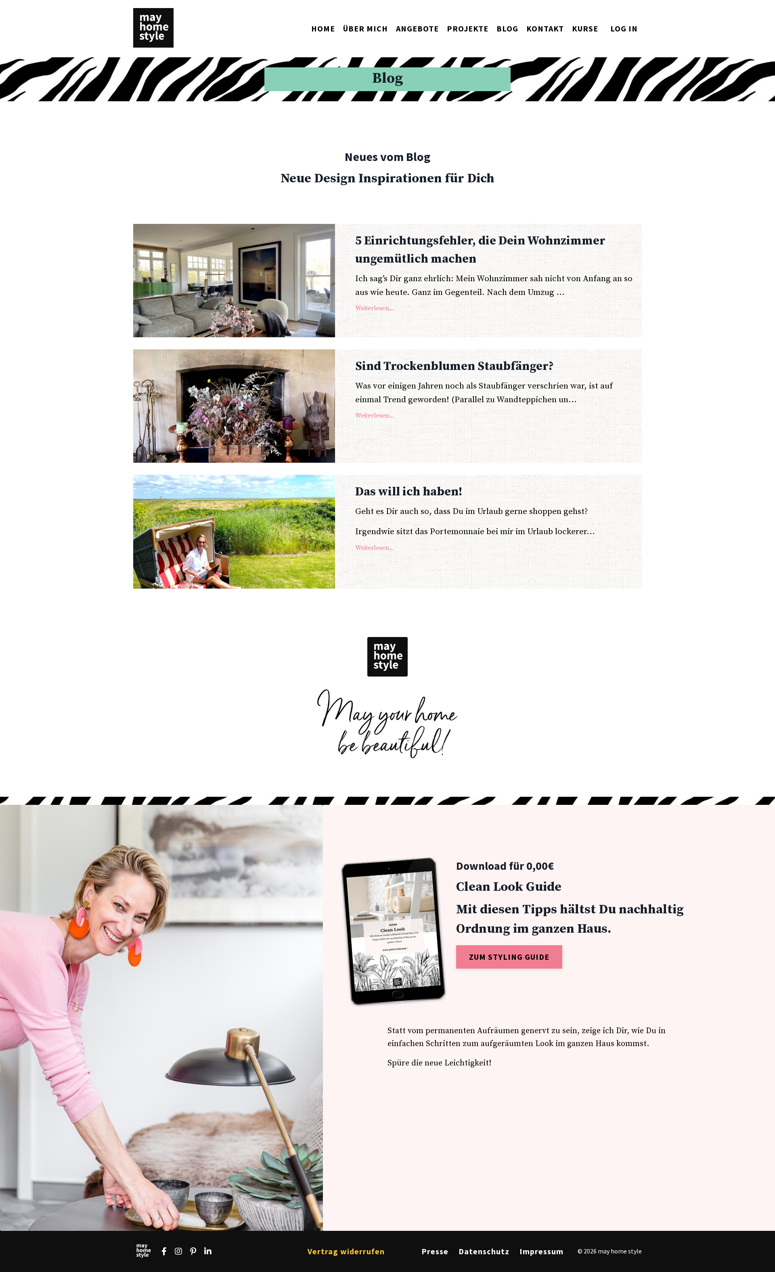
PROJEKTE (467, 28)
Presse (434, 1251)
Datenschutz (484, 1251)
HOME (323, 28)
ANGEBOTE (417, 28)
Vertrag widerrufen (346, 1251)
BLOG (507, 28)
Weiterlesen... (374, 308)
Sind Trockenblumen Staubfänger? (454, 366)
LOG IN (624, 28)
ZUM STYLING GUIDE (509, 957)
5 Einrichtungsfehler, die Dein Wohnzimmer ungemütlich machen (480, 250)
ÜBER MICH (365, 28)
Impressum (541, 1251)
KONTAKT (545, 28)
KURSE (585, 28)
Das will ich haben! (408, 491)
